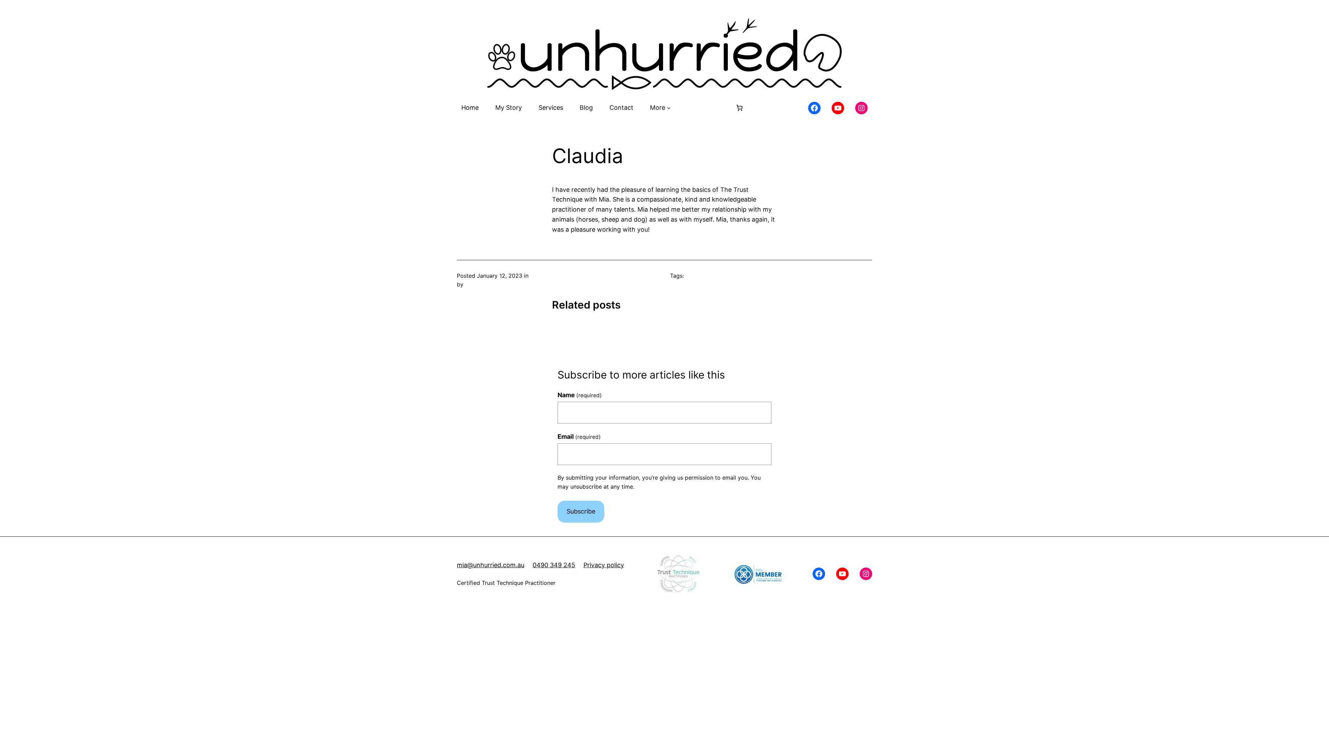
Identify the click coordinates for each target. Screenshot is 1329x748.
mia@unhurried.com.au (490, 565)
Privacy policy (604, 565)
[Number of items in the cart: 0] (739, 108)
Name (580, 395)
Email (579, 436)
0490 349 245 (554, 565)
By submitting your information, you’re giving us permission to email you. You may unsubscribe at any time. (659, 482)
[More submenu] (669, 108)
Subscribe (581, 511)
